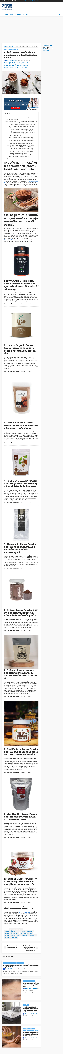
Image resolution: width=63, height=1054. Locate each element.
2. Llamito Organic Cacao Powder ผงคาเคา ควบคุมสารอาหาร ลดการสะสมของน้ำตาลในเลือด (21, 130)
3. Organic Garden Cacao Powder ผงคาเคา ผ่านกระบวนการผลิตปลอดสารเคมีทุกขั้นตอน (22, 133)
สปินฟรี (45, 49)
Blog (26, 1)
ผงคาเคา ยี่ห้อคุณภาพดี (23, 62)
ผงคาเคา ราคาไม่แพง (22, 67)
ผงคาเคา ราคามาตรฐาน (10, 67)
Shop (38, 1)
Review (7, 49)
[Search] (60, 14)
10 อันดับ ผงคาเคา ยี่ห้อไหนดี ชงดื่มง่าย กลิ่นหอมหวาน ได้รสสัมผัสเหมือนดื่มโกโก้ (21, 118)
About (19, 14)
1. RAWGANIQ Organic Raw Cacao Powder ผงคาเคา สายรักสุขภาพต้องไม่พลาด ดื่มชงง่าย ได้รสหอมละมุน (22, 126)
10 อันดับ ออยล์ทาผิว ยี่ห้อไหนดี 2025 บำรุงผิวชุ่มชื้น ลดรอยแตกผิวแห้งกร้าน (31, 1034)
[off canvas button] (3, 14)
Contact (32, 1)
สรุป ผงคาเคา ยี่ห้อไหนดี (12, 158)
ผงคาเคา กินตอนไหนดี (10, 62)
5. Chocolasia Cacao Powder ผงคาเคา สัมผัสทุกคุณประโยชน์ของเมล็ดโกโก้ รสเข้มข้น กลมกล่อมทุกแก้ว (23, 139)
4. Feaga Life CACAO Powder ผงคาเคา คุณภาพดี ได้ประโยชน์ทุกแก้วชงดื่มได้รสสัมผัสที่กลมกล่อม (22, 136)
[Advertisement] (31, 28)
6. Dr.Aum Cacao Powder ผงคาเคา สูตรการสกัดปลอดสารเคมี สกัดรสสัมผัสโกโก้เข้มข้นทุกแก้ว (22, 142)
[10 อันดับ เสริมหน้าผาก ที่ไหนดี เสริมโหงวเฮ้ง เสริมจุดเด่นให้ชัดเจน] (11, 989)
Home (21, 1)
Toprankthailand (9, 240)
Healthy (12, 963)
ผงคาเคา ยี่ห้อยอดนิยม (22, 64)
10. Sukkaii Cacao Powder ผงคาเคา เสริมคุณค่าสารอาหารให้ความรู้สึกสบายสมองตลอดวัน (23, 155)
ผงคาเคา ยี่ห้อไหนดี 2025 (21, 65)
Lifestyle (14, 49)
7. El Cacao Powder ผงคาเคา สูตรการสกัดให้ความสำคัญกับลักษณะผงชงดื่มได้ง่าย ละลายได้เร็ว (22, 146)
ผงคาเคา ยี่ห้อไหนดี (9, 65)
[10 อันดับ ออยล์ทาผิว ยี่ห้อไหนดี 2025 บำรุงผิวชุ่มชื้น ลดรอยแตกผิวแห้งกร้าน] (11, 1037)
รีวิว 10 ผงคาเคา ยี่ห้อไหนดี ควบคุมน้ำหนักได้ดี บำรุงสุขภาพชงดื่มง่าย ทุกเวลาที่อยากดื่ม (21, 122)
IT (15, 14)
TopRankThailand (11, 60)
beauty (32, 981)
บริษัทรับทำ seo (47, 45)
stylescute (46, 50)
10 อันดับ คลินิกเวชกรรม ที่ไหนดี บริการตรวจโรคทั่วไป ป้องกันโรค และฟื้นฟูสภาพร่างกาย (21, 966)
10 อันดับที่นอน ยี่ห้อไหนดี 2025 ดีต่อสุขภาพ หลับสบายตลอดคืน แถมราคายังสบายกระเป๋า (30, 1009)
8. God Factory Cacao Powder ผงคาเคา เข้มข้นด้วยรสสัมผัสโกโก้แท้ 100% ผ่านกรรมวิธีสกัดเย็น (22, 149)
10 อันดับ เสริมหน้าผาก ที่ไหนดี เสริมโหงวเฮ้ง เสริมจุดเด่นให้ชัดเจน (30, 985)
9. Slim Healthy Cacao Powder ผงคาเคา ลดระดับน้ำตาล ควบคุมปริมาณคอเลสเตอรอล (22, 152)
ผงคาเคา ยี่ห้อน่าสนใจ (9, 64)
